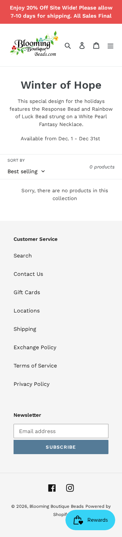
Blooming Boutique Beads (56, 506)
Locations (27, 310)
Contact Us (28, 274)
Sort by (16, 160)
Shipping (25, 329)
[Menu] (110, 45)
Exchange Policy (35, 347)
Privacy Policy (31, 384)
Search (23, 255)
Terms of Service (35, 365)
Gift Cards (27, 292)
